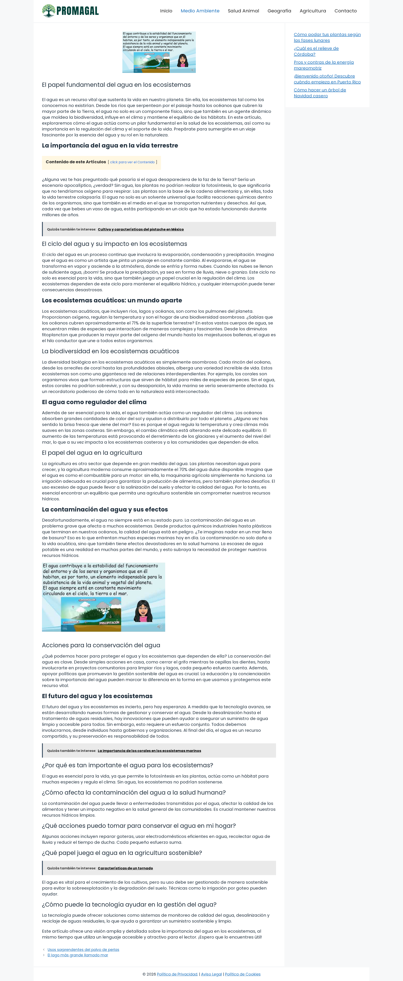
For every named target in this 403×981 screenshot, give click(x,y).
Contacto (346, 11)
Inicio (166, 11)
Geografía (279, 11)
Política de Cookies (243, 974)
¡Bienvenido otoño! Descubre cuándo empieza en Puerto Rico (327, 79)
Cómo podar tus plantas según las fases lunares (327, 37)
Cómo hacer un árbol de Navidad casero (320, 93)
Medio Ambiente (200, 11)
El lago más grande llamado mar (78, 955)
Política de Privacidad (177, 974)
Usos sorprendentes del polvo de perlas (83, 949)
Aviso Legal (211, 974)
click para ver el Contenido (132, 162)
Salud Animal (243, 11)
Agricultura (313, 11)
